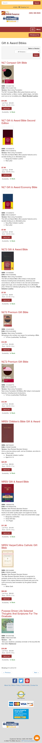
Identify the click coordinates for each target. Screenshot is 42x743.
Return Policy (16, 685)
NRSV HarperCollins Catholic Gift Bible (19, 546)
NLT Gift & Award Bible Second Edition (18, 122)
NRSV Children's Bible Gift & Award (21, 421)
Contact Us (34, 685)
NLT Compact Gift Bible (14, 62)
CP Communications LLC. (30, 741)
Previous (6, 672)
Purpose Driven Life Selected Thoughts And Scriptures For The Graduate (20, 613)
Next (36, 672)
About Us (7, 685)
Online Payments (21, 698)
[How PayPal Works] (21, 714)
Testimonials (25, 685)
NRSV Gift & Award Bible (15, 481)
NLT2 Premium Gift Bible (15, 312)
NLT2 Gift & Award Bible (15, 249)
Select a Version (33, 48)
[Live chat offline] (37, 738)
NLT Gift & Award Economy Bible (19, 187)
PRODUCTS (34, 35)
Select (36, 55)
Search (37, 3)
